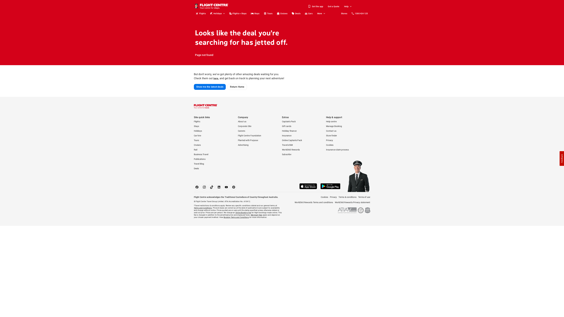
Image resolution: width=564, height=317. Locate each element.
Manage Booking (334, 126)
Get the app (317, 6)
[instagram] (204, 187)
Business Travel (201, 154)
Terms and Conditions (203, 208)
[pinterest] (234, 187)
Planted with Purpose (248, 140)
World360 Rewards (291, 150)
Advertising (243, 145)
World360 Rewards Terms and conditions (314, 202)
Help (346, 6)
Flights (202, 13)
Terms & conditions (347, 197)
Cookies (329, 145)
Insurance (286, 135)
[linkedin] (219, 187)
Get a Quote (333, 6)
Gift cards (286, 126)
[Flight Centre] (205, 106)
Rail (195, 150)
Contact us (331, 131)
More (319, 13)
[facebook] (197, 187)
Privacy (329, 140)
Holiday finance (289, 131)
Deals (298, 13)
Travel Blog (199, 164)
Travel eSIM (287, 145)
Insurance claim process (337, 150)
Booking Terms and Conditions (236, 217)
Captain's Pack (289, 121)
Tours (270, 13)
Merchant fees (256, 215)
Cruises (283, 13)
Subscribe (286, 154)
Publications (199, 159)
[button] (562, 158)
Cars (310, 13)
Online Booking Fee (243, 213)
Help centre (331, 121)
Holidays (217, 13)
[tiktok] (212, 187)
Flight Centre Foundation (249, 135)
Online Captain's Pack (292, 140)
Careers (241, 131)
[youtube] (226, 187)
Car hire (197, 135)
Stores (344, 13)
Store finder (331, 135)
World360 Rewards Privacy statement (352, 202)
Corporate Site (244, 126)
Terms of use (364, 197)
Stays (257, 13)
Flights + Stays (240, 13)
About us (242, 121)
